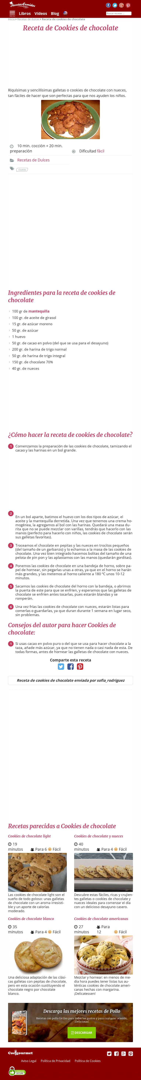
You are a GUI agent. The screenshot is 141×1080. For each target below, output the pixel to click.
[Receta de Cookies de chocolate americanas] (103, 973)
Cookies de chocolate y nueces (98, 836)
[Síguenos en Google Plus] (123, 1053)
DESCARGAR (83, 1033)
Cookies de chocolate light (29, 836)
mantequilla (38, 311)
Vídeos (41, 13)
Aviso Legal (29, 1061)
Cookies (22, 169)
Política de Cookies (88, 1061)
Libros (25, 13)
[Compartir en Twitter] (61, 667)
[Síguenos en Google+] (121, 6)
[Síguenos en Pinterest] (128, 6)
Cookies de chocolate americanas (101, 919)
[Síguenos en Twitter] (115, 6)
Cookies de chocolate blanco (31, 919)
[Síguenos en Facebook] (108, 6)
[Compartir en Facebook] (70, 667)
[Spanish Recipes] (65, 14)
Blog (55, 13)
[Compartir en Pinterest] (80, 667)
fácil (100, 150)
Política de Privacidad (56, 1061)
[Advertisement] (70, 58)
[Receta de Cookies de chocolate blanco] (37, 973)
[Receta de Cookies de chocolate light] (37, 890)
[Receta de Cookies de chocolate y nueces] (103, 890)
